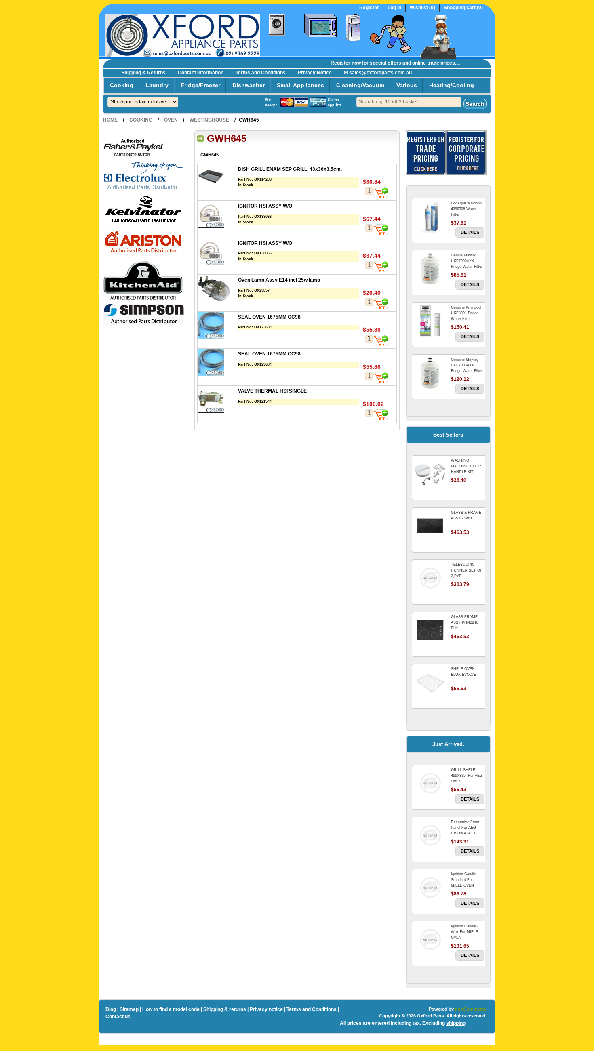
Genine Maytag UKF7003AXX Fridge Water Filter (466, 261)
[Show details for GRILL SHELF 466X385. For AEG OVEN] (430, 783)
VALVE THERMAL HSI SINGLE (272, 391)
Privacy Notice (315, 73)
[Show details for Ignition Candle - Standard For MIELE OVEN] (430, 887)
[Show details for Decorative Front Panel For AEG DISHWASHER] (430, 835)
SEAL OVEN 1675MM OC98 (269, 317)
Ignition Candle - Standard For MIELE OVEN (464, 879)
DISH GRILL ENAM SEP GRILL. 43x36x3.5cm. (290, 169)
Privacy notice (266, 1009)
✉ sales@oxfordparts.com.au (378, 73)
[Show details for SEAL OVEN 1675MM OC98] (218, 326)
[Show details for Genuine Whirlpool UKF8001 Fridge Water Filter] (430, 321)
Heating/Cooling (451, 85)
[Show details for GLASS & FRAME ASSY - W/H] (430, 526)
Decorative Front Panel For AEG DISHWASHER (465, 827)
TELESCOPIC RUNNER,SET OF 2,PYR (466, 570)
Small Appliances (300, 85)
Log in (394, 8)
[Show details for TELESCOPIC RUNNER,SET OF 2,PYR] (430, 578)
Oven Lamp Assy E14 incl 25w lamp (279, 280)
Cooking (121, 85)
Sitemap (129, 1009)
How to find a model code (171, 1009)
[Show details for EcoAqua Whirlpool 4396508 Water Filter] (430, 216)
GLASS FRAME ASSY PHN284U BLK (465, 622)
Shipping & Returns (143, 73)
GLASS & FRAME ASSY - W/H (466, 515)
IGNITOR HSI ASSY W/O (265, 206)
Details (470, 232)
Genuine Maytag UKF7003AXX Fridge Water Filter (466, 365)
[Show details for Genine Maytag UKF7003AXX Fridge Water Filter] (430, 268)
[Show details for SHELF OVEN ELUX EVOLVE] (430, 682)
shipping (456, 1023)
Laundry (157, 85)
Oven (171, 120)
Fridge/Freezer (200, 85)
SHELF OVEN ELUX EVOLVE (463, 672)
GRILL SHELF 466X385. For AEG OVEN (466, 775)
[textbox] (408, 102)
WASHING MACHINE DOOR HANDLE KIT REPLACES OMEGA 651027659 (467, 471)
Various (406, 85)
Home (110, 120)
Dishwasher (248, 85)
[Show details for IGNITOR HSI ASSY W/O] (218, 215)
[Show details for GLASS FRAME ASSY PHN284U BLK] (430, 630)
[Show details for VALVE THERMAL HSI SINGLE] (218, 400)
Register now (335, 63)
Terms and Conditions (261, 73)
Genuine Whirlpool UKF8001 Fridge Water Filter (466, 313)
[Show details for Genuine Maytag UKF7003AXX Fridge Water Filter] (430, 373)
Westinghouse (209, 120)
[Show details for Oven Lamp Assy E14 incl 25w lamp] (218, 289)
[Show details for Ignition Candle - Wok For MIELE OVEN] (430, 939)
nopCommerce (471, 1009)
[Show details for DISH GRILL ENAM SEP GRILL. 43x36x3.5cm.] (218, 178)
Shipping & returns (224, 1009)
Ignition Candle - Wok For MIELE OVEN (464, 932)
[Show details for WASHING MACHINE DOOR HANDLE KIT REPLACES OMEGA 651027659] (430, 474)
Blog (110, 1009)
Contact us (118, 1016)
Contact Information (200, 73)
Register (369, 8)
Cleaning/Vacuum (360, 85)
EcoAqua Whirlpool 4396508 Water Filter (466, 209)
